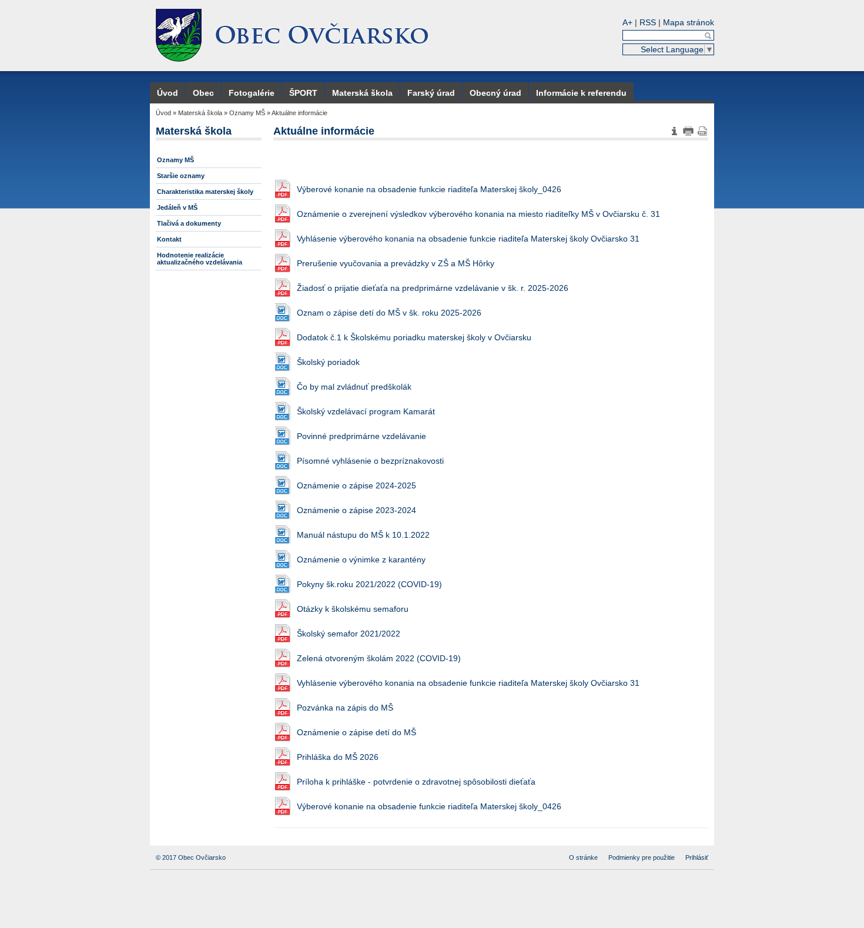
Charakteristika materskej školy (205, 191)
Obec (203, 93)
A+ (627, 22)
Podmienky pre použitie (641, 857)
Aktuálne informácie (299, 112)
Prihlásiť (696, 857)
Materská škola (362, 93)
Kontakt (169, 239)
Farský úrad (431, 93)
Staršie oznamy (181, 175)
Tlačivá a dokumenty (189, 223)
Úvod (167, 93)
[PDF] (702, 131)
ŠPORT (303, 93)
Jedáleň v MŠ (177, 207)
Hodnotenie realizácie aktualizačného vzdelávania (199, 259)
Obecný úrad (495, 93)
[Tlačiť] (688, 131)
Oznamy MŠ (247, 112)
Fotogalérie (251, 93)
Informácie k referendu (581, 93)
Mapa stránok (688, 22)
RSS (647, 22)
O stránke (583, 857)
